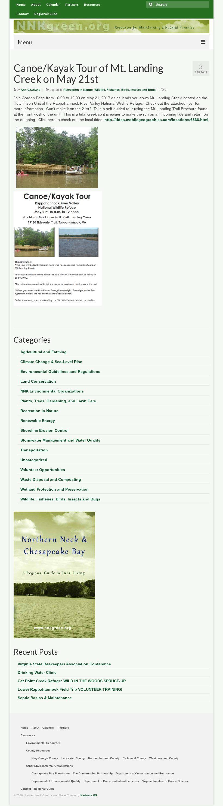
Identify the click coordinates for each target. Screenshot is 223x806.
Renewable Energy (37, 420)
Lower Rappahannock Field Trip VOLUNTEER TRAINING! (70, 689)
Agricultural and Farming (43, 352)
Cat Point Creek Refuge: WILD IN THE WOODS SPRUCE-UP (72, 681)
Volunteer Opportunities (42, 469)
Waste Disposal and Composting (50, 479)
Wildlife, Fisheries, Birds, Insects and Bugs (125, 89)
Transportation (34, 450)
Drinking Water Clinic (37, 672)
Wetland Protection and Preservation (54, 489)
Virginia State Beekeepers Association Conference (64, 664)
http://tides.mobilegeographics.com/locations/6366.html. (156, 119)
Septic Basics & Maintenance (45, 698)
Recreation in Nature (78, 89)
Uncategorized (33, 460)
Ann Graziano (31, 89)
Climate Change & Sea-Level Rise (51, 362)
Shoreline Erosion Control (44, 430)
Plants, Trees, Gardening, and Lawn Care (58, 401)
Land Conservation (38, 381)
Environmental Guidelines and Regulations (60, 371)
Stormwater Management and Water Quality (60, 440)
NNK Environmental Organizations (52, 391)
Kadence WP (88, 795)
